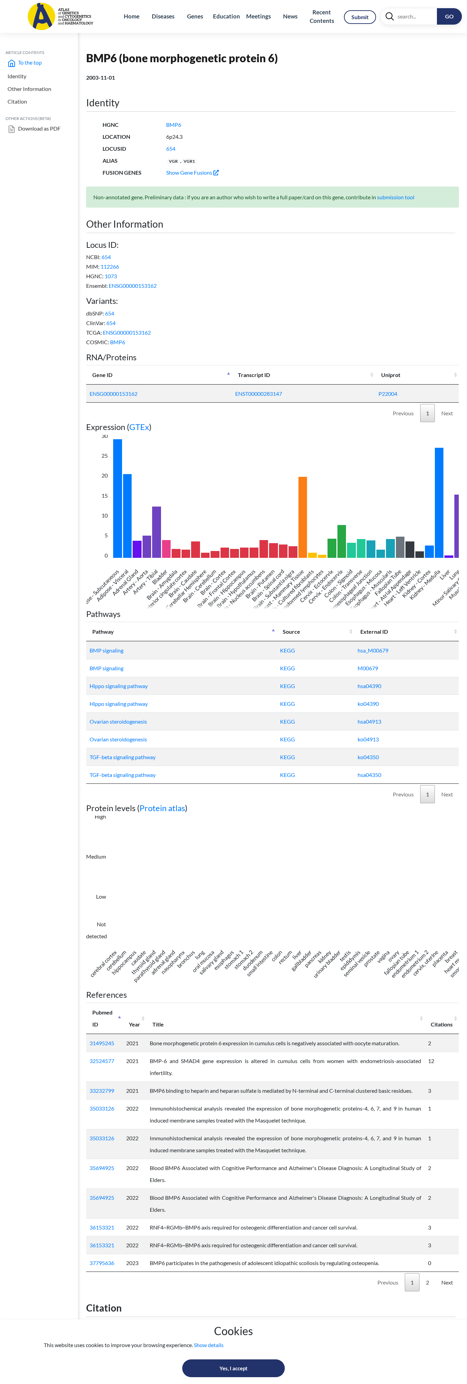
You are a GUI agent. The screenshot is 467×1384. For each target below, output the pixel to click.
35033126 (102, 1108)
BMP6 (173, 124)
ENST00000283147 (258, 393)
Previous (403, 413)
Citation (17, 101)
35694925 (102, 1168)
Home (131, 16)
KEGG (287, 650)
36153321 (102, 1227)
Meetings (258, 16)
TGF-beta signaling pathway (123, 757)
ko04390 (368, 703)
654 (170, 148)
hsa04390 (369, 686)
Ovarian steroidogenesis (118, 721)
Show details (209, 1345)
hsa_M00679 (373, 650)
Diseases (163, 16)
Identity (17, 76)
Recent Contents (322, 17)
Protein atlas (162, 808)
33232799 (102, 1090)
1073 (111, 276)
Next (447, 413)
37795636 (102, 1263)
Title (158, 1024)
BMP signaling (106, 650)
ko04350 (368, 757)
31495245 (102, 1043)
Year (134, 1024)
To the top (29, 62)
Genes (195, 16)
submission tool (395, 197)
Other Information (29, 88)
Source (291, 631)
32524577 (102, 1061)
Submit (360, 17)
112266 (110, 266)
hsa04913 (369, 721)
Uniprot (390, 375)
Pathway (103, 631)
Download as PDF (39, 128)
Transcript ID (254, 375)
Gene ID (102, 375)
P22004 (387, 393)
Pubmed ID (102, 1018)
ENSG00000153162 (133, 285)
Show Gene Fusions (189, 172)
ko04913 (368, 739)
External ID (374, 631)
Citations (442, 1024)
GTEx (139, 427)
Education (226, 16)
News (290, 16)
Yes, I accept (233, 1368)
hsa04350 (369, 774)
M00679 (368, 668)
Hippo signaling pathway (119, 686)
